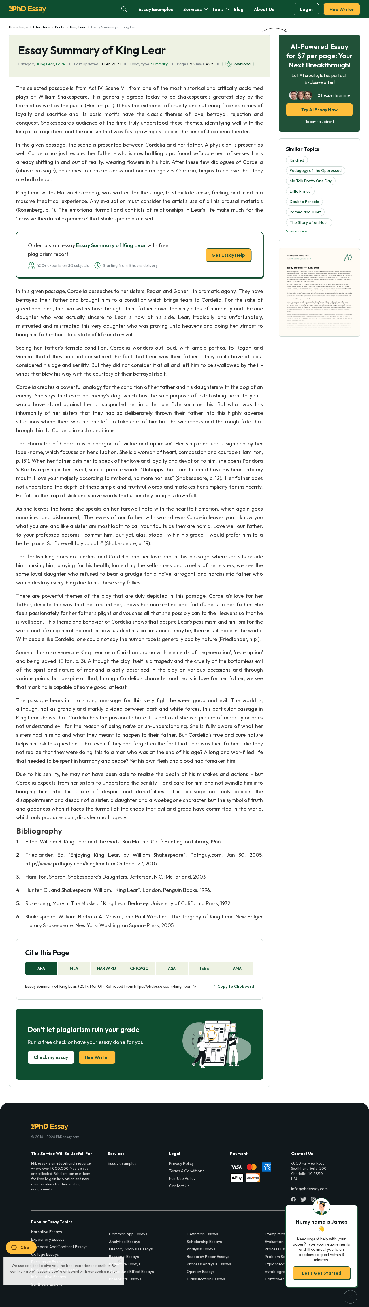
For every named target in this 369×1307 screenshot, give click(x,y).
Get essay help (101, 694)
